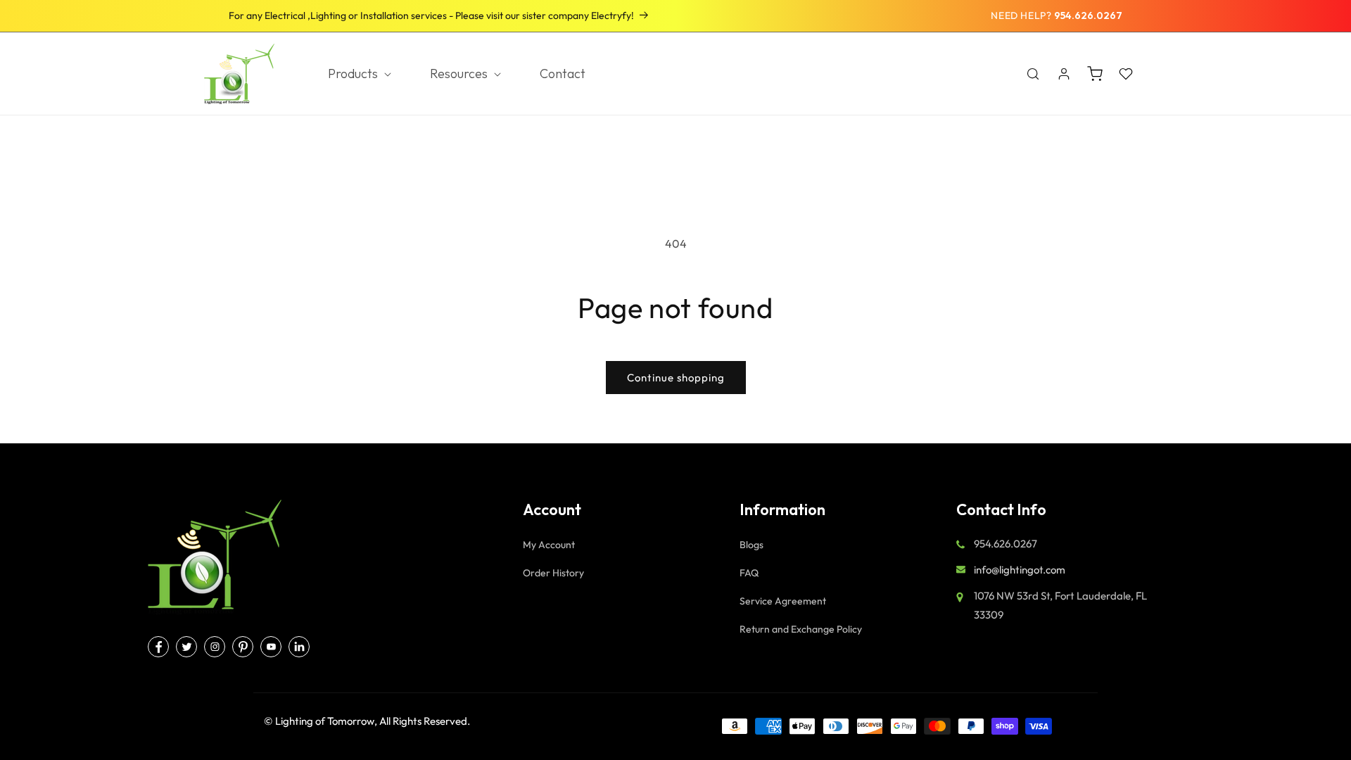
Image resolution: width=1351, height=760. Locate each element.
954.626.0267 (1088, 15)
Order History (553, 572)
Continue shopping (676, 377)
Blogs (751, 544)
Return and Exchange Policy (801, 629)
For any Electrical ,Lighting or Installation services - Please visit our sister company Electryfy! (431, 15)
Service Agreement (783, 601)
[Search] (1032, 73)
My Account (549, 544)
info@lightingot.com (1019, 569)
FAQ (749, 572)
